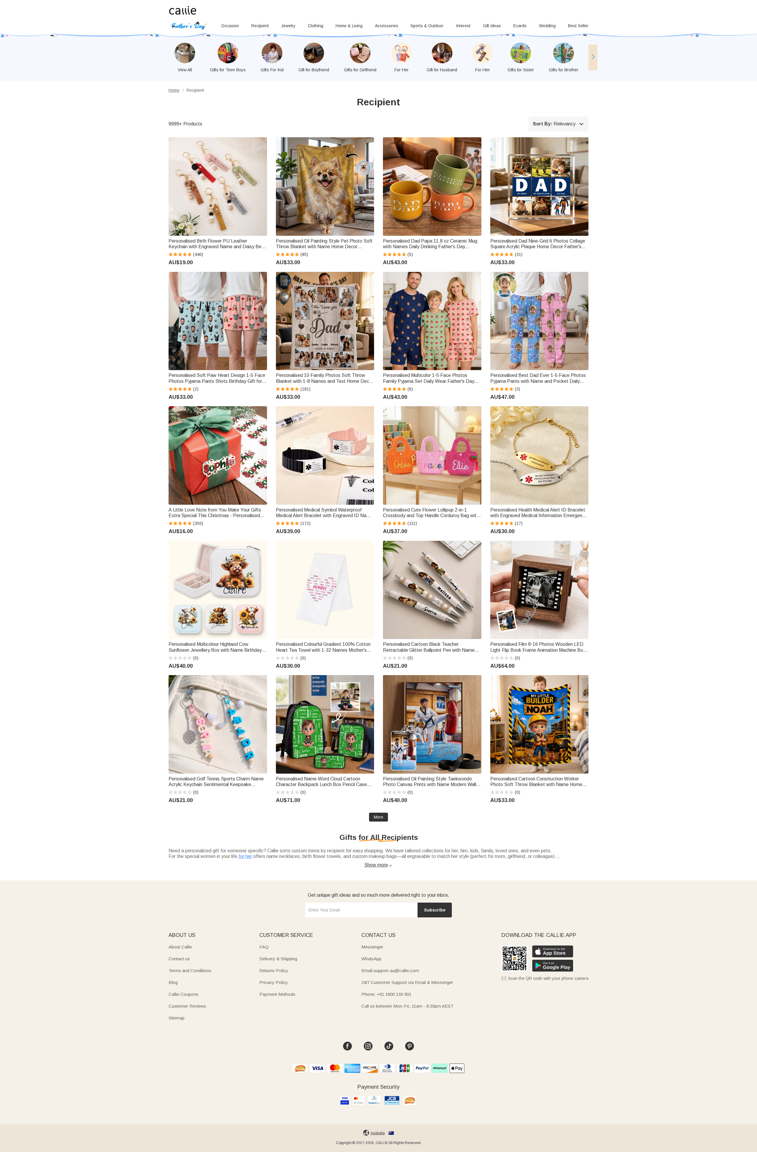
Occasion (230, 25)
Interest (463, 25)
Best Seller (578, 25)
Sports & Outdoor (427, 25)
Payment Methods (277, 994)
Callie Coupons (183, 994)
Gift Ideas (492, 25)
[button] (592, 57)
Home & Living (349, 25)
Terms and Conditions (190, 970)
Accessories (386, 25)
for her (245, 856)
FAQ (263, 946)
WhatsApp (371, 958)
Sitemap (177, 1017)
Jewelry (288, 25)
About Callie (180, 946)
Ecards (520, 25)
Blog (173, 982)
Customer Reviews (187, 1006)
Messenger (372, 946)
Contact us (179, 958)
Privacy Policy (273, 982)
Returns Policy (273, 970)
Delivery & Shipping (278, 958)
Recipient (260, 25)
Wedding (547, 25)
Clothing (315, 25)
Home (174, 90)
